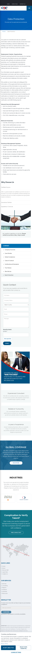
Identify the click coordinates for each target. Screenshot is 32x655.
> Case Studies (7, 253)
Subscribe (6, 612)
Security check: (7, 330)
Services (4, 583)
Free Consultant (16, 532)
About (3, 568)
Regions (4, 587)
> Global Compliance (9, 257)
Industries (4, 591)
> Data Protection (8, 275)
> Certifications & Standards (11, 264)
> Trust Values (7, 267)
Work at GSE (15, 4)
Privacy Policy (4, 643)
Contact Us (22, 4)
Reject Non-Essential (23, 647)
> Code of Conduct (8, 260)
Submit (7, 343)
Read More (17, 463)
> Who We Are (7, 271)
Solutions (4, 589)
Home (8, 4)
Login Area (5, 572)
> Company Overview (9, 249)
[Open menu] (29, 8)
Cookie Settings (16, 652)
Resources (5, 593)
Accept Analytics (8, 647)
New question (7, 338)
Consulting (5, 585)
